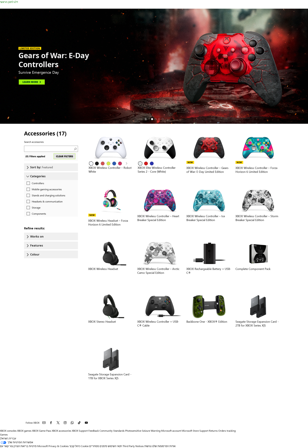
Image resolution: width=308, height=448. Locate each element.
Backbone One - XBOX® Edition (206, 321)
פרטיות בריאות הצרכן (25, 446)
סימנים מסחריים (98, 446)
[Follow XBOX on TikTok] (79, 422)
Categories (38, 176)
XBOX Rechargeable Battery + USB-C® (208, 271)
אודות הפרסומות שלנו (163, 446)
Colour (34, 254)
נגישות (147, 446)
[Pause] (145, 119)
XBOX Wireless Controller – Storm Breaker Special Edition (256, 218)
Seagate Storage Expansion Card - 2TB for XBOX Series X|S (257, 323)
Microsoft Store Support (195, 430)
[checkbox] (34, 183)
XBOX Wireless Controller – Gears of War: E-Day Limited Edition (207, 170)
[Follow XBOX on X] (58, 422)
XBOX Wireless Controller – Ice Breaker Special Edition (205, 218)
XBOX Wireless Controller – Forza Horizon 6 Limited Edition (256, 170)
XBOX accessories (61, 430)
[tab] (152, 119)
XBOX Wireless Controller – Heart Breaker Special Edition (158, 218)
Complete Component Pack (252, 269)
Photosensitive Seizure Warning (142, 430)
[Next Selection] (126, 163)
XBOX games (24, 430)
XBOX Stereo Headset (102, 321)
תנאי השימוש (115, 446)
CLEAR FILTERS (64, 156)
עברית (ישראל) (8, 438)
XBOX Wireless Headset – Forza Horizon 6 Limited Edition (108, 222)
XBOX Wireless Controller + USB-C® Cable (158, 323)
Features (36, 245)
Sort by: (41, 167)
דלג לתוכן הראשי (9, 2)
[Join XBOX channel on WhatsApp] (72, 422)
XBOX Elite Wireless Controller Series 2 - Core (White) (156, 169)
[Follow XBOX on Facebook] (51, 422)
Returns (213, 430)
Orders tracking (227, 430)
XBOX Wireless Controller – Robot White (110, 169)
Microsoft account (171, 430)
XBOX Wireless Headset (103, 269)
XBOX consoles (8, 430)
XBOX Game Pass (41, 430)
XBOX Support (80, 430)
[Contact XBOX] (44, 422)
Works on (37, 236)
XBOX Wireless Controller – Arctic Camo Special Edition (158, 271)
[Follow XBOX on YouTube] (86, 422)
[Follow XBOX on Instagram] (65, 422)
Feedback (93, 430)
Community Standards (111, 430)
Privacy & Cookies (58, 446)
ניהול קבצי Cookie (79, 446)
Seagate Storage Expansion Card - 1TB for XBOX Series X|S (109, 376)
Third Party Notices (133, 446)
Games (4, 434)
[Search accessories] (75, 148)
